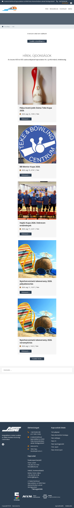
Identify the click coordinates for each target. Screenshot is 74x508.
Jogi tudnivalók (59, 506)
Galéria (70, 9)
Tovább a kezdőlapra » (37, 41)
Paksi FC (53, 441)
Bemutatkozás (54, 9)
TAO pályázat (55, 432)
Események (63, 9)
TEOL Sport (54, 447)
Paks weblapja (55, 438)
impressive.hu (16, 506)
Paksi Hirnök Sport (57, 450)
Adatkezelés (68, 506)
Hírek (46, 9)
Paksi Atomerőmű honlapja (59, 435)
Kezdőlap (65, 3)
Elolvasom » (26, 119)
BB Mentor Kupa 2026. (30, 166)
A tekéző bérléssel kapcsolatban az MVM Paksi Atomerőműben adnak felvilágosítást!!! (29, 1)
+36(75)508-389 (63, 1)
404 (13, 26)
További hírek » (37, 359)
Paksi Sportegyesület (57, 444)
